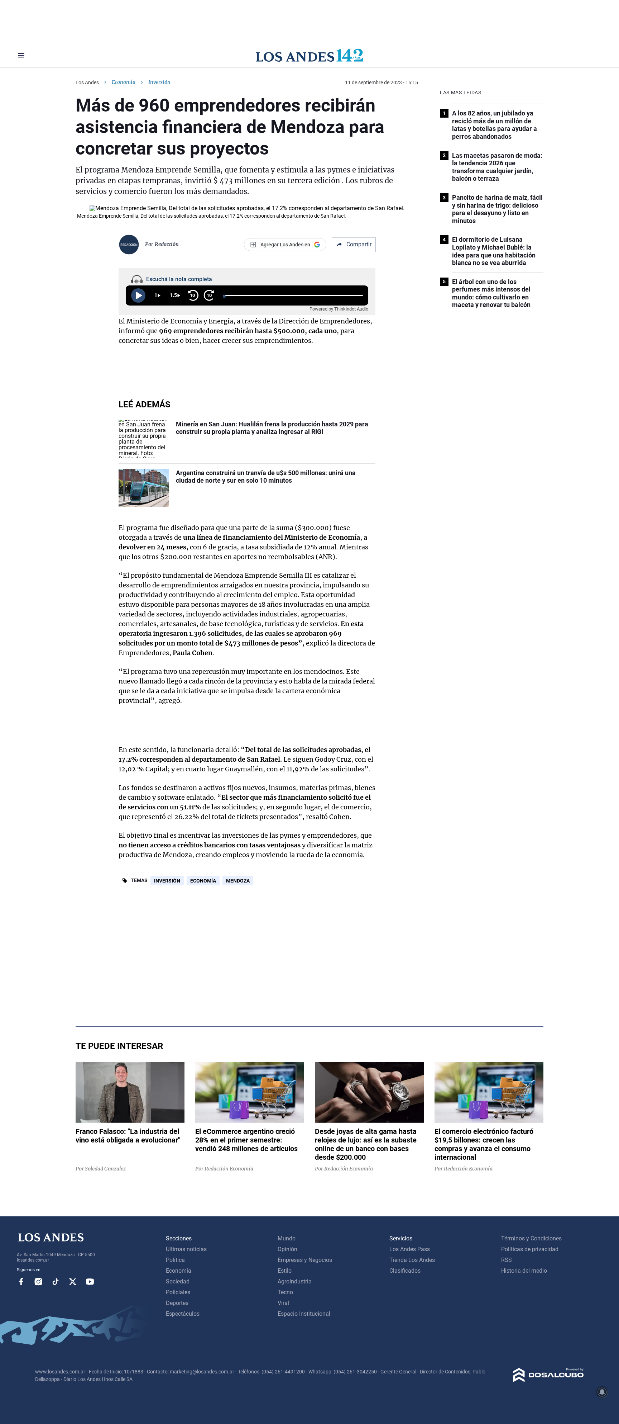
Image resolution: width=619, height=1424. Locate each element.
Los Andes (87, 82)
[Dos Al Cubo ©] (548, 1380)
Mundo (287, 1238)
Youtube (90, 1281)
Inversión (167, 881)
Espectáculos (183, 1313)
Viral (283, 1303)
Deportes (177, 1303)
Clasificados (405, 1270)
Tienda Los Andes (412, 1260)
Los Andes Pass (409, 1249)
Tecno (285, 1292)
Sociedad (177, 1281)
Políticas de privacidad (529, 1249)
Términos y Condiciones (531, 1238)
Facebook (21, 1281)
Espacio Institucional (304, 1313)
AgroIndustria (295, 1281)
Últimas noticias (186, 1249)
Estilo (285, 1270)
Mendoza (238, 881)
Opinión (287, 1249)
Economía (123, 82)
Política (175, 1260)
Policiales (178, 1292)
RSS (506, 1260)
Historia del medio (524, 1270)
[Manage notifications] (602, 1392)
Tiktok (55, 1281)
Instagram (38, 1281)
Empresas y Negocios (305, 1260)
